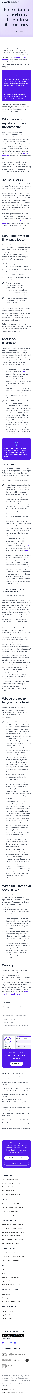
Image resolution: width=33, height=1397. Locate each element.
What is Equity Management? (11, 1277)
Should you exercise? (9, 1019)
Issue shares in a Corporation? (11, 1194)
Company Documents (8, 1298)
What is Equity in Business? (10, 1270)
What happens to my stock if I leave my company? (14, 1008)
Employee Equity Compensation (11, 1284)
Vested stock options (11, 1012)
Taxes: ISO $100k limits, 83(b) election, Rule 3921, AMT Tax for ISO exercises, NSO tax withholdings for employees (15, 1102)
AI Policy (21, 1392)
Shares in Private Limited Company (12, 1187)
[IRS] (7, 1366)
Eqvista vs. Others (7, 1311)
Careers (4, 1322)
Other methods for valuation (10, 1243)
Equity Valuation (7, 1281)
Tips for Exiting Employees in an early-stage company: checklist (16, 1130)
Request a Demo (16, 1163)
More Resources (7, 1326)
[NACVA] (4, 1354)
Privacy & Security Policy (9, 1392)
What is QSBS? (6, 1294)
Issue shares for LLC (8, 1191)
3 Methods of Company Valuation (12, 1228)
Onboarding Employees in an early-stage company (15, 1095)
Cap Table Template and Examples (12, 1208)
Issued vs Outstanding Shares (11, 1183)
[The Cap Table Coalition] (17, 1360)
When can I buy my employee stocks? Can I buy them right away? (16, 1109)
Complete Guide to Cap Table (11, 1204)
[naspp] (6, 1360)
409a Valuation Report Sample (11, 1260)
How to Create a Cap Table (10, 1211)
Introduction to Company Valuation (12, 1225)
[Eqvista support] (11, 2)
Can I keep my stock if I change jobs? (14, 1016)
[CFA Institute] (17, 1354)
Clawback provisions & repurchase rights (17, 1025)
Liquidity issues (9, 1022)
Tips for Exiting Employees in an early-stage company (16, 1124)
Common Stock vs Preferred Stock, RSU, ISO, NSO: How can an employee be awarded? (16, 1089)
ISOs (27, 546)
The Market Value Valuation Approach (13, 1239)
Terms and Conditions (8, 1389)
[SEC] (27, 1360)
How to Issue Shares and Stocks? (12, 1180)
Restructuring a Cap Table (10, 1215)
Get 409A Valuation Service (10, 1253)
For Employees (16, 31)
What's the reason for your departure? (14, 1029)
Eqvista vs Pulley (7, 1318)
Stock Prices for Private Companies (13, 1301)
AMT (27, 550)
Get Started (16, 1064)
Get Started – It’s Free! (16, 1158)
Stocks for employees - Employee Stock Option (15, 1084)
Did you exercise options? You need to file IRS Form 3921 (15, 1114)
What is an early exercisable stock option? (15, 1119)
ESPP (23, 372)
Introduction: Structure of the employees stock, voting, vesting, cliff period (15, 1078)
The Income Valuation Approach (11, 1236)
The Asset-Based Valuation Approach (13, 1232)
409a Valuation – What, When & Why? (13, 1256)
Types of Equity (6, 1273)
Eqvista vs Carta (7, 1315)
